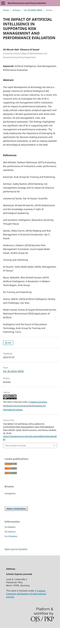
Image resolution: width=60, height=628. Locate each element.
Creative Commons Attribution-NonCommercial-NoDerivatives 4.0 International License (25, 406)
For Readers (10, 527)
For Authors (10, 531)
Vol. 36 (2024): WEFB (33, 10)
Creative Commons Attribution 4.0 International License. (26, 593)
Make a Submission (16, 508)
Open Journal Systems (16, 549)
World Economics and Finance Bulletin (27, 3)
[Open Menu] (3, 3)
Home (6, 10)
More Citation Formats (15, 445)
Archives (16, 10)
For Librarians (11, 536)
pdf (9, 342)
